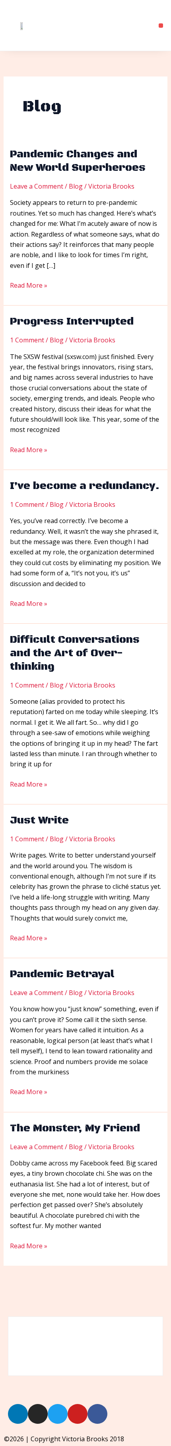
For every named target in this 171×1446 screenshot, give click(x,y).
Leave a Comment (36, 186)
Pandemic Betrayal (62, 974)
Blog (76, 186)
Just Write (39, 820)
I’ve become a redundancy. (84, 486)
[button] (161, 25)
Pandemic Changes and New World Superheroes (78, 161)
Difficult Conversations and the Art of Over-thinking (75, 653)
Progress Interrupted (72, 321)
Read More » (28, 285)
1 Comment (27, 340)
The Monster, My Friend (75, 1128)
